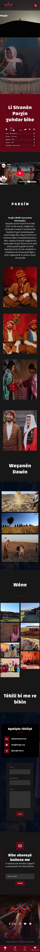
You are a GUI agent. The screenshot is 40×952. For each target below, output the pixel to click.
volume (25, 129)
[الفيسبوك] (9, 923)
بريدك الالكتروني (14, 778)
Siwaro (10, 142)
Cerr (11, 134)
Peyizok (10, 139)
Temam (20, 883)
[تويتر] (15, 923)
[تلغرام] (30, 923)
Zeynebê (13, 146)
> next (34, 129)
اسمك (11, 767)
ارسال (20, 814)
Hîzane (11, 137)
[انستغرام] (20, 923)
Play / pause (6, 129)
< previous (29, 129)
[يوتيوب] (25, 923)
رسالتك (12, 789)
